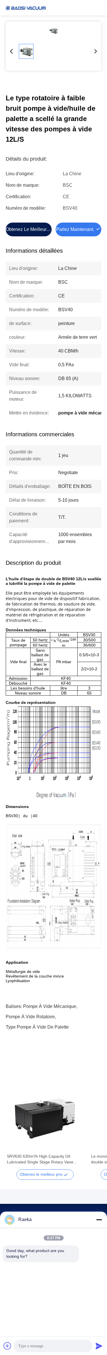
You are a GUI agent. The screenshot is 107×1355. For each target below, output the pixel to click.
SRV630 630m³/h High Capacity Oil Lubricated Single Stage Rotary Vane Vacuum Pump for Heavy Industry (40, 1159)
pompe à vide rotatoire (30, 1016)
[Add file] (7, 1346)
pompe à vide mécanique (49, 1006)
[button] (14, 1122)
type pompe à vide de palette (37, 1027)
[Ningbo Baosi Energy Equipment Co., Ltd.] (26, 7)
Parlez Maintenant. (75, 229)
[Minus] (99, 1219)
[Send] (99, 1346)
